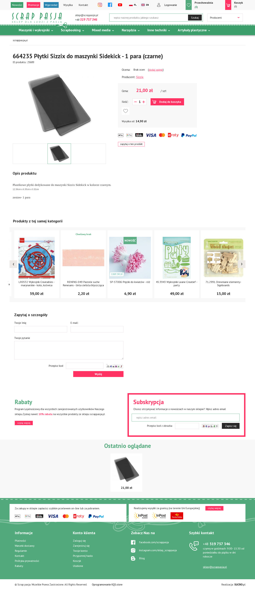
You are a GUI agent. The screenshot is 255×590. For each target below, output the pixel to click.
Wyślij (98, 374)
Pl (135, 4)
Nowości (17, 5)
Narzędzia (129, 30)
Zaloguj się (79, 540)
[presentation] (13, 264)
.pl (239, 584)
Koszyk (77, 561)
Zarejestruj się (81, 545)
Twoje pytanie (22, 338)
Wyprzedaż (51, 5)
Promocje (33, 5)
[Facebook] (110, 5)
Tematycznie (28, 39)
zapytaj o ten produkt (131, 144)
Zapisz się (230, 426)
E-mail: (74, 322)
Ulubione (78, 566)
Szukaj (195, 17)
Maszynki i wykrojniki (34, 30)
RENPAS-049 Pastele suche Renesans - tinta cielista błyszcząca (80, 283)
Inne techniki (157, 30)
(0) (238, 4)
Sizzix (139, 77)
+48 (86, 19)
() (204, 5)
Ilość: (125, 102)
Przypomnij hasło (83, 555)
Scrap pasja (37, 18)
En (147, 4)
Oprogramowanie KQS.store (107, 584)
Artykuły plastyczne (192, 30)
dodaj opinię (156, 69)
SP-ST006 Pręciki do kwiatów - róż (128, 282)
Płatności (20, 540)
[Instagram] (100, 5)
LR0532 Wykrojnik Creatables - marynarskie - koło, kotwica (34, 283)
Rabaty (19, 566)
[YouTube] (120, 5)
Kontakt (83, 5)
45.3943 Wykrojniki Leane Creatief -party (174, 283)
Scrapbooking (71, 30)
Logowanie (170, 5)
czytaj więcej (23, 422)
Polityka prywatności (27, 561)
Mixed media (101, 30)
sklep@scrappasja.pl (86, 15)
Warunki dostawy (24, 545)
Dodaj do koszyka (170, 101)
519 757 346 (216, 543)
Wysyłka (68, 5)
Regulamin (21, 550)
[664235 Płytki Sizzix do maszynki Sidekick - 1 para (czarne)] (59, 105)
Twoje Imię (20, 322)
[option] (59, 103)
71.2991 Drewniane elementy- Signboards (221, 283)
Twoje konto (80, 550)
